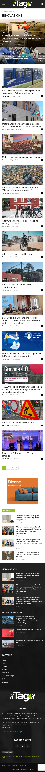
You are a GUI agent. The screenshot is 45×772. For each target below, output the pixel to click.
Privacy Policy (8, 752)
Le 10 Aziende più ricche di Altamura (28, 629)
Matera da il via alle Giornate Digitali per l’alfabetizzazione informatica (21, 355)
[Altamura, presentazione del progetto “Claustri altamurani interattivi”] (22, 175)
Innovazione (6, 32)
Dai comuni (6, 383)
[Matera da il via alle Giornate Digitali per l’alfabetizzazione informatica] (22, 341)
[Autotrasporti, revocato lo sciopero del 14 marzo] (8, 644)
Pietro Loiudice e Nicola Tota (17, 765)
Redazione (5, 96)
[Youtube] (28, 746)
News (4, 87)
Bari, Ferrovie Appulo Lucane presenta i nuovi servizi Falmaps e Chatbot (21, 92)
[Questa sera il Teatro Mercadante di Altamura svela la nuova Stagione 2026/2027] (8, 555)
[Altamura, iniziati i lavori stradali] (22, 410)
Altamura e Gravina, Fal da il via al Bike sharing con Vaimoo (21, 222)
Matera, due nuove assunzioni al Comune (22, 157)
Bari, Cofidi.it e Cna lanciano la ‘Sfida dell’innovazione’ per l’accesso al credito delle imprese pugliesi (21, 320)
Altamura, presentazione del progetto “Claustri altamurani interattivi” (20, 189)
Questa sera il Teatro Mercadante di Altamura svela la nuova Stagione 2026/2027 (28, 554)
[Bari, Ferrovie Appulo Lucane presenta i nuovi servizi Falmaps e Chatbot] (22, 78)
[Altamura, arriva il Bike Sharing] (22, 241)
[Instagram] (22, 746)
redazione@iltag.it (16, 732)
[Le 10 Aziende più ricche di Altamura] (8, 633)
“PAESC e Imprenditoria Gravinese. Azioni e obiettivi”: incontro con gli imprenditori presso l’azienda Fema (22, 389)
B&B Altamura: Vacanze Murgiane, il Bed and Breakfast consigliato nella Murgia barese (28, 518)
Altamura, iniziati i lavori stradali (18, 422)
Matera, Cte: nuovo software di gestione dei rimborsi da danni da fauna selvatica (21, 125)
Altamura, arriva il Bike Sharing (17, 254)
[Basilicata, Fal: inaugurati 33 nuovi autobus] (22, 440)
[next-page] (17, 468)
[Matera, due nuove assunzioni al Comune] (22, 144)
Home (4, 11)
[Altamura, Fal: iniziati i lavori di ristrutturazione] (22, 272)
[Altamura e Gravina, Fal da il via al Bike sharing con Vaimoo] (22, 208)
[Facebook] (17, 746)
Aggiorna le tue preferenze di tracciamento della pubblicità (21, 757)
